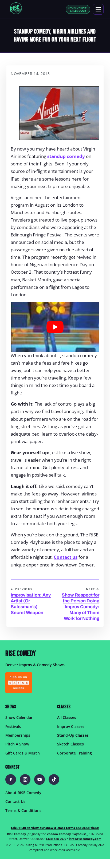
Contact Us (15, 801)
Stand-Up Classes (73, 735)
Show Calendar (19, 717)
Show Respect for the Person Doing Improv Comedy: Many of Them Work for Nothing (80, 604)
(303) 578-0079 (56, 839)
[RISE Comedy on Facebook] (10, 779)
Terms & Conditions (23, 810)
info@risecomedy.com (85, 839)
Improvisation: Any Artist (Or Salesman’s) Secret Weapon (31, 601)
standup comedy (66, 156)
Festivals (13, 726)
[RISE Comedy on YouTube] (39, 779)
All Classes (66, 717)
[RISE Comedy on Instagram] (25, 779)
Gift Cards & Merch (22, 753)
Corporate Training (74, 753)
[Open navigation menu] (98, 9)
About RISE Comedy (23, 792)
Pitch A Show (17, 744)
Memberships (17, 735)
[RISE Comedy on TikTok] (54, 779)
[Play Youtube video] (55, 327)
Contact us (65, 557)
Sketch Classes (70, 744)
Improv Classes (70, 726)
